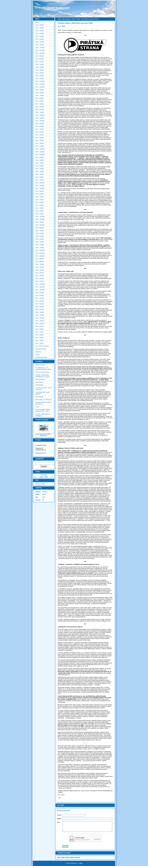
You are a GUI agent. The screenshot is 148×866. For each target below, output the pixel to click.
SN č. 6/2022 (40, 166)
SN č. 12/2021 (40, 183)
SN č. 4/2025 (40, 70)
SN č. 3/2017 (40, 343)
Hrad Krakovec (40, 379)
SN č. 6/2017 (40, 335)
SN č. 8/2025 (40, 59)
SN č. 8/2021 (40, 194)
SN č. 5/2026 (40, 33)
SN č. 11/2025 (40, 50)
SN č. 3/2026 (40, 39)
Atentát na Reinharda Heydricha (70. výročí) (42, 375)
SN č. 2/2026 (40, 42)
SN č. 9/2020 (40, 228)
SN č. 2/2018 (40, 312)
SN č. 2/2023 (40, 143)
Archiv (38, 354)
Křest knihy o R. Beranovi (44, 399)
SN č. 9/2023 (40, 123)
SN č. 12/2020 (40, 216)
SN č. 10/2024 (40, 87)
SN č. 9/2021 (40, 191)
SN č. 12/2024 (40, 81)
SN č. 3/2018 (40, 309)
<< (35, 476)
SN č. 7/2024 (40, 95)
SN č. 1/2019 (66, 19)
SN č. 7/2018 (40, 298)
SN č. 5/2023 (40, 135)
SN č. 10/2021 (40, 188)
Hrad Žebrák (39, 385)
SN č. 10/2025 (40, 53)
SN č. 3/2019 (40, 276)
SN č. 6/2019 (40, 267)
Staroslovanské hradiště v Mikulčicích (44, 403)
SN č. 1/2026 (40, 45)
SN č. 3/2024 (40, 107)
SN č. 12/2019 (40, 250)
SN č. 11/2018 (40, 287)
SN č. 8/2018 (40, 295)
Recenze (38, 352)
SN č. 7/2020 (40, 230)
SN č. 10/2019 (40, 256)
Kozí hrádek (39, 397)
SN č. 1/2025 (40, 78)
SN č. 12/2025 (40, 47)
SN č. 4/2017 (40, 340)
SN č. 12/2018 (40, 284)
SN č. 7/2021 (40, 197)
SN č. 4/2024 (40, 104)
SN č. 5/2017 (40, 337)
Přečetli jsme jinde (41, 357)
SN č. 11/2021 (40, 185)
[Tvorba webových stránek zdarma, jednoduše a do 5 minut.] (78, 863)
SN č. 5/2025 (40, 67)
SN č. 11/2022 (40, 152)
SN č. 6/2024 (40, 98)
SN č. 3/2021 (40, 208)
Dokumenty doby (41, 349)
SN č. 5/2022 (40, 169)
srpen (41, 476)
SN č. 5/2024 (40, 101)
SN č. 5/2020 (40, 236)
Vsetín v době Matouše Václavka (43, 414)
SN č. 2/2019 (40, 278)
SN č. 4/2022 (40, 171)
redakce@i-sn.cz (41, 453)
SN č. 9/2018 (40, 292)
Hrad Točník (39, 382)
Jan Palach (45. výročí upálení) (43, 393)
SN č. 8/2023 (40, 126)
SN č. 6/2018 (40, 301)
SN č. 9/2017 (40, 326)
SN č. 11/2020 (40, 219)
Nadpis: (59, 818)
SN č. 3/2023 (40, 140)
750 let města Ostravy (43, 372)
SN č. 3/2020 (40, 242)
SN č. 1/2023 (40, 146)
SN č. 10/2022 (40, 154)
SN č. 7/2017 (40, 332)
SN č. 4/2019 (40, 273)
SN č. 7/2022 (40, 163)
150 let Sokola (40, 365)
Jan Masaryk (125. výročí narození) (44, 388)
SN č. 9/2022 (40, 157)
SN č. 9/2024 (40, 90)
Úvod (59, 19)
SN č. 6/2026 (40, 31)
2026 (46, 476)
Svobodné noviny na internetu (52, 7)
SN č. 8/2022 (40, 160)
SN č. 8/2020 (40, 222)
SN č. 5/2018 (40, 304)
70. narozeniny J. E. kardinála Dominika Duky (43, 368)
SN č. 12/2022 (40, 149)
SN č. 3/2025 (40, 73)
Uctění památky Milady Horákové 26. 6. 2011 (43, 410)
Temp (37, 407)
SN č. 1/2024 (40, 112)
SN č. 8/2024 (40, 92)
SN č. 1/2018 (40, 315)
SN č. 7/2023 (40, 129)
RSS (81, 863)
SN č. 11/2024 (40, 84)
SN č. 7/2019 (40, 264)
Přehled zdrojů (40, 484)
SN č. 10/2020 (40, 225)
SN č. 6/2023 (40, 132)
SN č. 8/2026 (40, 25)
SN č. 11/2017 (40, 321)
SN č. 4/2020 (40, 239)
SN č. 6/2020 (40, 233)
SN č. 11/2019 (40, 253)
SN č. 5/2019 (40, 270)
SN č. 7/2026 (40, 28)
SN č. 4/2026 (40, 36)
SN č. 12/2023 (40, 115)
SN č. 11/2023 (40, 118)
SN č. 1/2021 (40, 214)
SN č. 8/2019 (40, 261)
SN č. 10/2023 (40, 121)
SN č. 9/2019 (40, 259)
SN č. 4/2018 (40, 307)
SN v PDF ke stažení (42, 346)
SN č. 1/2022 (40, 180)
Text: (58, 822)
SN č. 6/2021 (40, 199)
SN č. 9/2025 (40, 56)
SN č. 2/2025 (40, 76)
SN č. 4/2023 (40, 138)
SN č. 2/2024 (40, 109)
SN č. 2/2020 (40, 245)
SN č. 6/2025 (40, 64)
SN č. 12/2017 (40, 318)
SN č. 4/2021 (40, 205)
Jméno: (59, 815)
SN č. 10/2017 (40, 323)
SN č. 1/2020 (40, 247)
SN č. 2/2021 (40, 211)
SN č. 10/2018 (40, 290)
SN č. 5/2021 (40, 202)
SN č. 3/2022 (40, 174)
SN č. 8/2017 (40, 329)
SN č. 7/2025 (40, 61)
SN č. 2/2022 (40, 177)
